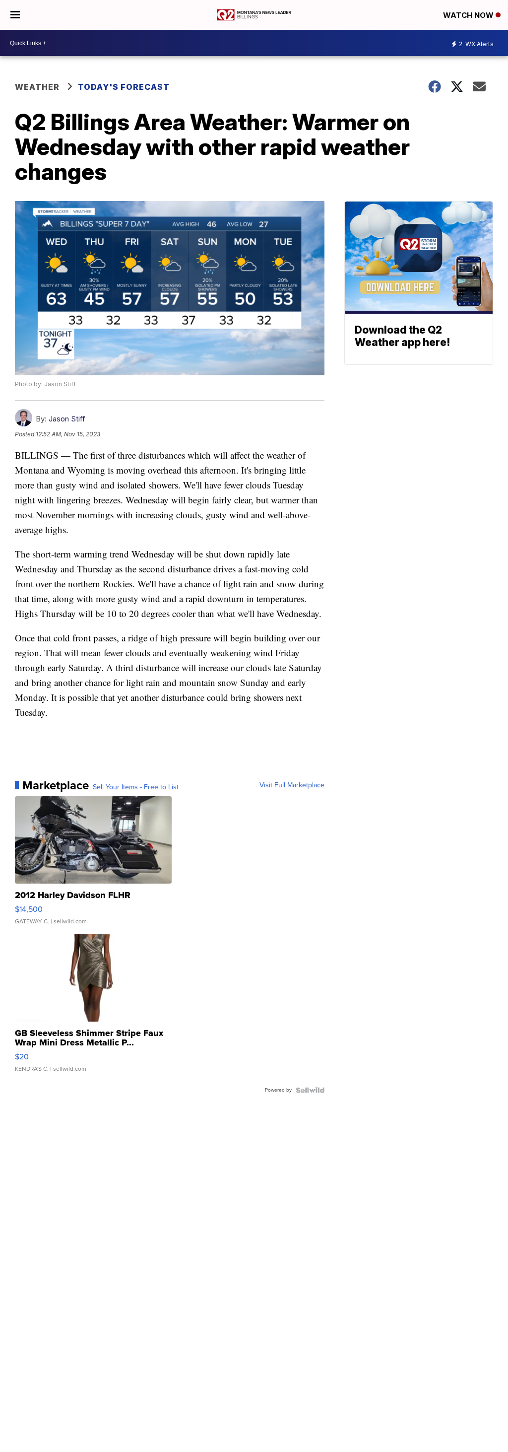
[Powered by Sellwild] (310, 1090)
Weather (37, 87)
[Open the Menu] (15, 15)
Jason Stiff (67, 418)
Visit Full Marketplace (291, 785)
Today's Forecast (124, 87)
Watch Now (469, 15)
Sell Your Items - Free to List (136, 787)
